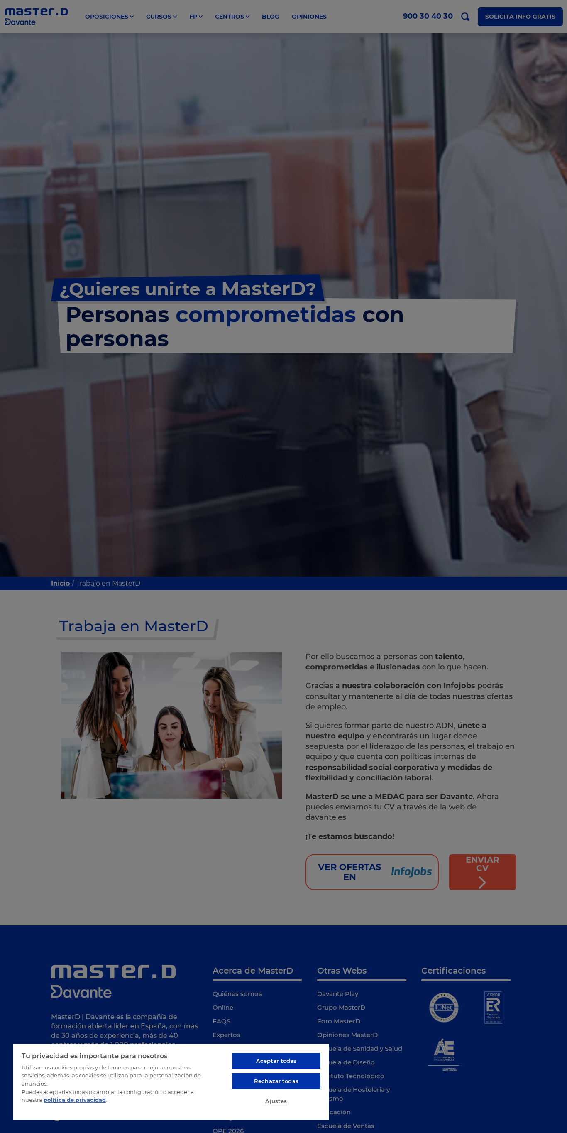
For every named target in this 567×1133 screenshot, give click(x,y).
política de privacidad (75, 1099)
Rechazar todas (276, 1081)
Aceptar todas (276, 1060)
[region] (171, 1081)
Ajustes (276, 1101)
